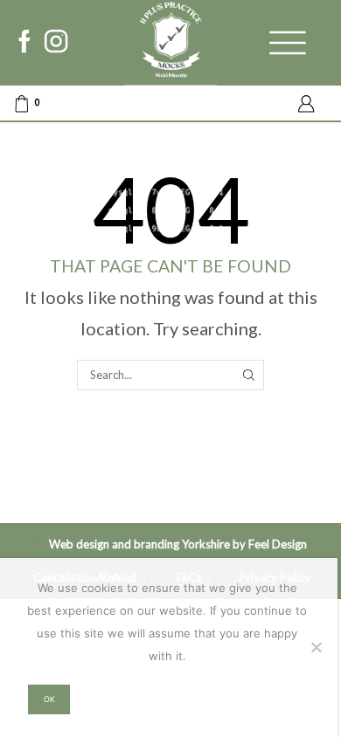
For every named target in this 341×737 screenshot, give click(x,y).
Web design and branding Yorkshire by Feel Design (178, 544)
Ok (49, 699)
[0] (14, 104)
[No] (315, 647)
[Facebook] (24, 43)
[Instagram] (56, 43)
